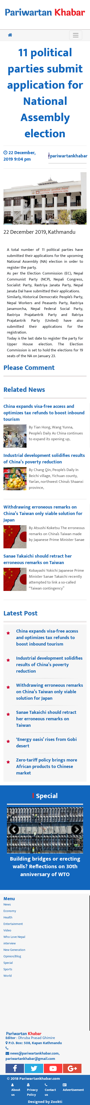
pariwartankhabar (68, 156)
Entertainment (13, 924)
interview (9, 943)
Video (7, 930)
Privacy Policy (32, 1092)
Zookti (56, 1102)
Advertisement (73, 1089)
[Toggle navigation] (75, 35)
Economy (9, 911)
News (7, 904)
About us (15, 1092)
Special (47, 796)
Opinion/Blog (12, 956)
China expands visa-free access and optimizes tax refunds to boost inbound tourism (47, 637)
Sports (7, 969)
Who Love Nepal (14, 937)
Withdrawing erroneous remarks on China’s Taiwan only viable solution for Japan (49, 691)
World (7, 975)
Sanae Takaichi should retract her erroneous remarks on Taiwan (46, 719)
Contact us (50, 1092)
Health (7, 917)
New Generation (14, 949)
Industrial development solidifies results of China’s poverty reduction (49, 664)
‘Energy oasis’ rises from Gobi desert (46, 743)
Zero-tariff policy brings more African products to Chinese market (46, 766)
